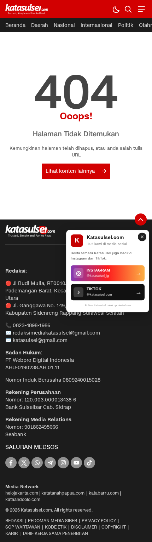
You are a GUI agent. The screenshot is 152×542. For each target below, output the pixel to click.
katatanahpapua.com (62, 493)
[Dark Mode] (116, 9)
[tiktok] (89, 462)
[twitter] (24, 462)
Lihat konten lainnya (70, 171)
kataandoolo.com (22, 499)
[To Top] (141, 219)
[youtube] (76, 462)
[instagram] (63, 462)
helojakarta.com (21, 493)
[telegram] (50, 462)
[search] (128, 9)
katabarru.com (104, 493)
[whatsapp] (37, 462)
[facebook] (11, 462)
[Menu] (140, 9)
